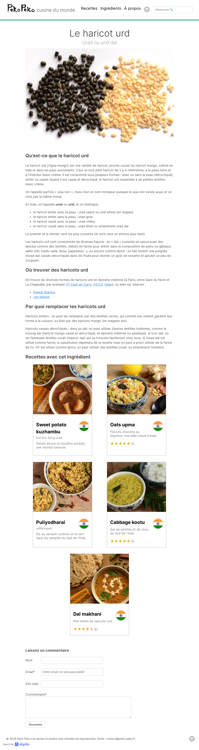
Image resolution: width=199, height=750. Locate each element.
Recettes (89, 8)
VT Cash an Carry (79, 284)
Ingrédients (110, 8)
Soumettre (35, 724)
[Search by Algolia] (16, 745)
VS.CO (98, 284)
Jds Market (41, 297)
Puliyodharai (50, 522)
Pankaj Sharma (44, 292)
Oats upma (122, 424)
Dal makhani (87, 614)
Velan (108, 284)
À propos (132, 8)
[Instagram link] (147, 9)
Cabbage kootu (127, 522)
